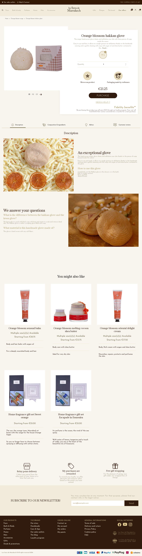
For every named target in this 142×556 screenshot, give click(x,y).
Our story (34, 523)
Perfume (7, 529)
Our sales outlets (37, 532)
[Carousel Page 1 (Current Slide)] (29, 94)
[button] (111, 10)
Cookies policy (90, 532)
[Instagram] (130, 524)
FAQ (86, 535)
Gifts (6, 541)
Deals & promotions (12, 544)
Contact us (61, 523)
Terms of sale (90, 523)
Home (6, 532)
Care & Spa (35, 529)
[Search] (2, 10)
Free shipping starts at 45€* (130, 2)
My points (61, 532)
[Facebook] (119, 524)
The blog (34, 535)
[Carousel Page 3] (37, 94)
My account (62, 526)
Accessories (8, 538)
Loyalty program (37, 538)
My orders (61, 529)
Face (6, 523)
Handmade (35, 526)
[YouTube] (125, 524)
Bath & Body (9, 526)
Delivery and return (93, 526)
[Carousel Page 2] (33, 94)
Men (5, 535)
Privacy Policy (90, 529)
